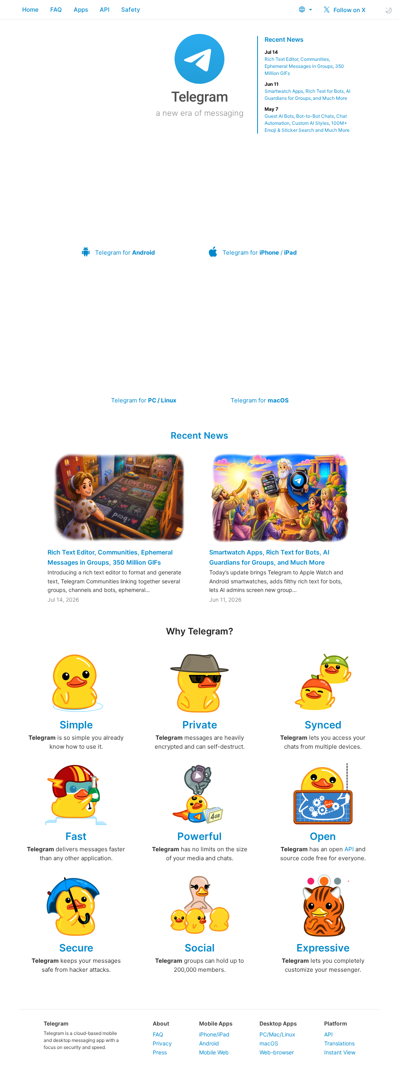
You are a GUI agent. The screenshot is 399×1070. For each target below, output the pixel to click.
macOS (269, 1043)
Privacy (162, 1043)
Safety (130, 9)
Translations (339, 1043)
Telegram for (125, 252)
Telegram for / (259, 252)
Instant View (339, 1052)
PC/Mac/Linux (277, 1034)
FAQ (56, 9)
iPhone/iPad (214, 1034)
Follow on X (348, 10)
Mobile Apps (216, 1023)
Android (209, 1043)
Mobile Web (214, 1052)
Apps (81, 9)
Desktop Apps (278, 1023)
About (161, 1023)
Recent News (284, 39)
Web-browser (277, 1052)
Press (160, 1052)
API (104, 9)
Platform (335, 1023)
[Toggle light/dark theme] (388, 10)
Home (30, 9)
